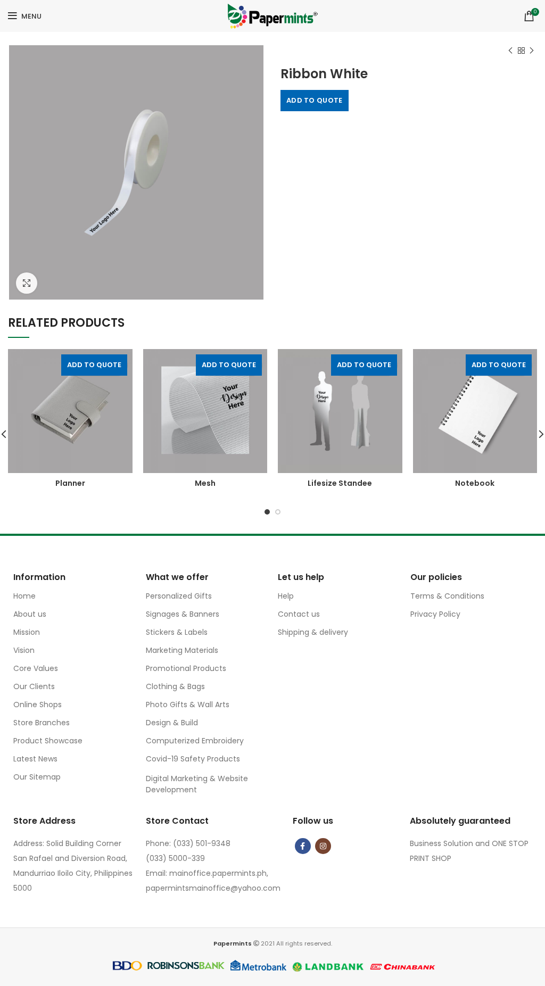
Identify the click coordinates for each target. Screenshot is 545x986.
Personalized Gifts (179, 596)
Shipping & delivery (313, 632)
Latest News (35, 758)
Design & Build (172, 722)
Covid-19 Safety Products (193, 758)
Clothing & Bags (175, 686)
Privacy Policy (435, 614)
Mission (26, 632)
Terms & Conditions (447, 596)
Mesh (205, 483)
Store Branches (41, 722)
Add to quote (314, 100)
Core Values (35, 668)
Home (24, 596)
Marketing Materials (182, 650)
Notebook (474, 483)
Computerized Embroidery (195, 740)
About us (29, 614)
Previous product (510, 50)
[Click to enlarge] (26, 283)
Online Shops (37, 704)
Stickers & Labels (177, 632)
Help (286, 596)
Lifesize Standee (340, 483)
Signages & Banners (182, 614)
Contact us (299, 614)
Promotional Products (186, 668)
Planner (70, 483)
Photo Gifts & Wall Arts (187, 704)
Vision (24, 650)
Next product (531, 50)
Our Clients (34, 686)
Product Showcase (47, 740)
